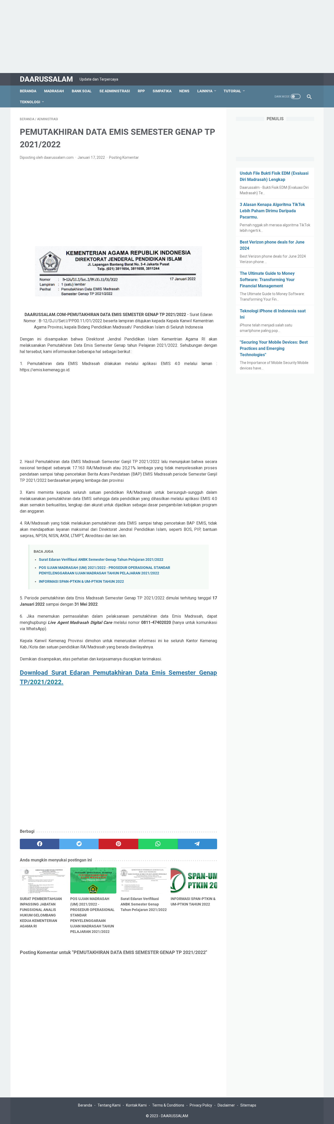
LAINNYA (204, 91)
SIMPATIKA (162, 91)
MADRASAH (54, 91)
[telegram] (197, 844)
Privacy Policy (201, 1105)
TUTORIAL (232, 91)
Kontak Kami (136, 1105)
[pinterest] (118, 844)
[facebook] (39, 844)
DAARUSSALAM (46, 79)
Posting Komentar (124, 157)
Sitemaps (248, 1105)
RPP (141, 91)
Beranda (28, 91)
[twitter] (79, 844)
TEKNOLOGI (30, 102)
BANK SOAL (82, 91)
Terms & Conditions (168, 1105)
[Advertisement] (156, 36)
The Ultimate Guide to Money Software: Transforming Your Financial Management (267, 279)
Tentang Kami (109, 1105)
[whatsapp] (158, 844)
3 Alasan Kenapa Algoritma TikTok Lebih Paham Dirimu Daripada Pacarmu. (272, 211)
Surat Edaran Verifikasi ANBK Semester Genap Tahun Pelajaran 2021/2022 (101, 559)
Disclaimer (226, 1105)
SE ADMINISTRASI (114, 91)
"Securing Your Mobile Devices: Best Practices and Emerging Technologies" (274, 348)
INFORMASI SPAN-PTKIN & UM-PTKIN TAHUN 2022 (81, 581)
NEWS (184, 91)
